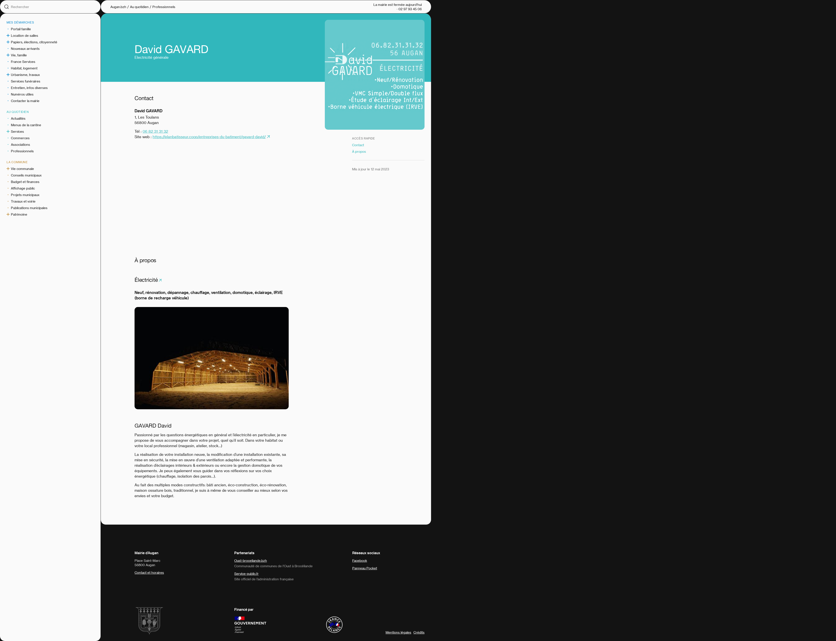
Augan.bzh (118, 7)
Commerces (20, 138)
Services (17, 131)
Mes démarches (20, 22)
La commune (17, 162)
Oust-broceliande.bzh (250, 560)
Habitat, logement (24, 68)
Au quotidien (18, 111)
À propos (359, 151)
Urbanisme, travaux (25, 75)
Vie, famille (19, 55)
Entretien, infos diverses (29, 88)
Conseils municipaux (26, 175)
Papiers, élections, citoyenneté (34, 42)
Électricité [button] (146, 280)
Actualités (18, 118)
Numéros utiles (22, 94)
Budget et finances (25, 182)
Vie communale (22, 169)
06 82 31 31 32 (155, 131)
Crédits (419, 632)
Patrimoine (19, 214)
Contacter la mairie (25, 101)
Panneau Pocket (364, 568)
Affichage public (23, 188)
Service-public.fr (246, 574)
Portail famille (21, 29)
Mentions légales (398, 632)
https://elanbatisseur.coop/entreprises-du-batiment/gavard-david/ (209, 136)
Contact (358, 145)
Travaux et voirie (23, 201)
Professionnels (22, 151)
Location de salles (24, 35)
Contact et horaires (149, 572)
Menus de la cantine (26, 125)
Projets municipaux (25, 195)
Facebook (359, 560)
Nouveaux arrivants (25, 48)
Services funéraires (25, 81)
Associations (20, 144)
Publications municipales (29, 208)
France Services (23, 62)
